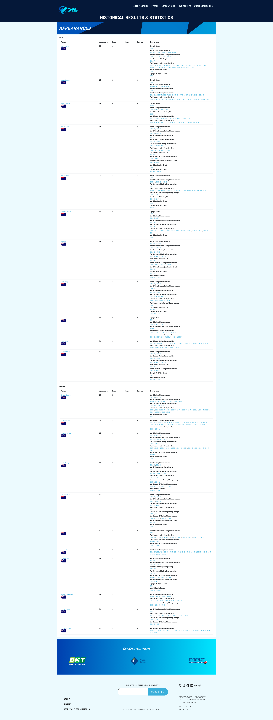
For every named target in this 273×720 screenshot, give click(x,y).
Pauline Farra (65, 550)
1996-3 (188, 67)
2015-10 (194, 422)
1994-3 (167, 347)
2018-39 (152, 288)
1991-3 (177, 347)
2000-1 (168, 67)
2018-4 (157, 150)
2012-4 (152, 425)
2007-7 (187, 343)
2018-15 (182, 422)
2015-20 (152, 328)
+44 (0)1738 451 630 (189, 702)
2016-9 (158, 292)
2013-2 (196, 95)
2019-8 (152, 416)
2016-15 (188, 422)
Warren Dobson (66, 212)
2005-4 (158, 195)
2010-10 (170, 343)
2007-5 (179, 410)
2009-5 (194, 190)
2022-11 (152, 371)
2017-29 (152, 182)
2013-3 (152, 305)
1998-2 (168, 412)
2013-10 (205, 422)
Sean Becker (65, 46)
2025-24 (153, 95)
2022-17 (165, 95)
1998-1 (178, 67)
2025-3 (152, 154)
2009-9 (176, 343)
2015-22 (169, 596)
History (68, 704)
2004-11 (152, 199)
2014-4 (157, 482)
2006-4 (152, 195)
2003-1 (152, 67)
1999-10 (173, 52)
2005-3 (199, 65)
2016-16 (168, 265)
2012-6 (173, 65)
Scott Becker (65, 175)
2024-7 (152, 146)
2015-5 (162, 601)
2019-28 (152, 596)
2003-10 (204, 425)
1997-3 (183, 67)
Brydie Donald (65, 531)
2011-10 (157, 425)
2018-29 (152, 91)
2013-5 (152, 76)
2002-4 (157, 67)
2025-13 (159, 422)
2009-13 (164, 182)
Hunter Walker (65, 352)
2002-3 (206, 410)
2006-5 (152, 99)
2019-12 (152, 486)
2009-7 (168, 425)
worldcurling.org (203, 6)
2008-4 (173, 410)
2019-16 (177, 422)
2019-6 (158, 141)
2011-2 (178, 65)
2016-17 (158, 277)
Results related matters (77, 709)
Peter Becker (65, 341)
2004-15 (199, 343)
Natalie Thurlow (66, 433)
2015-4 (162, 65)
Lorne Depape (65, 80)
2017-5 (152, 65)
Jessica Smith (65, 495)
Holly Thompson (66, 463)
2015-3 (191, 95)
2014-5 (173, 190)
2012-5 (152, 52)
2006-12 (186, 425)
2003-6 (152, 454)
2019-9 (152, 57)
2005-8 (157, 52)
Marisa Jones (65, 609)
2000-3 (157, 412)
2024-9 (152, 292)
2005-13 (192, 425)
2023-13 (159, 95)
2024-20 (153, 343)
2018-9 (176, 95)
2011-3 (152, 448)
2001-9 (168, 52)
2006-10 (152, 48)
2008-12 (181, 343)
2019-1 (152, 159)
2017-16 (162, 159)
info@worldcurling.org (195, 700)
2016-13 (158, 182)
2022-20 (153, 222)
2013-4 (168, 65)
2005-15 (193, 343)
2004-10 (198, 425)
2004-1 (205, 65)
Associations (168, 6)
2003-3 (201, 410)
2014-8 (199, 422)
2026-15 (152, 248)
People (155, 6)
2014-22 (159, 343)
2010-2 (163, 57)
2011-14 (157, 57)
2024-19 (152, 133)
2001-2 (163, 67)
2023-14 (171, 422)
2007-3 (194, 65)
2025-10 (158, 171)
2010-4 (183, 65)
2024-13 (152, 129)
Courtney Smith (66, 558)
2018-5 (157, 159)
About (67, 699)
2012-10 (164, 439)
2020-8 (152, 141)
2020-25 (158, 379)
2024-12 (165, 422)
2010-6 (163, 425)
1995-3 (193, 67)
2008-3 (188, 65)
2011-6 (165, 343)
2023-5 (157, 146)
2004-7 (163, 52)
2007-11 (180, 425)
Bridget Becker (66, 395)
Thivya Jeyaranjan (67, 594)
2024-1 (152, 269)
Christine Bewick (66, 628)
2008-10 (174, 425)
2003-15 (205, 343)
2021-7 (157, 314)
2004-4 (195, 410)
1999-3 (174, 67)
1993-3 (172, 347)
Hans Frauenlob (66, 103)
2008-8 (168, 57)
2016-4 (152, 429)
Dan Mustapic (65, 318)
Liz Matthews (65, 420)
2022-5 (163, 146)
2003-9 (158, 199)
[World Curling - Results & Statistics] (68, 7)
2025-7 (152, 61)
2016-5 (157, 65)
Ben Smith (64, 241)
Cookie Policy (185, 709)
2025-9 (158, 248)
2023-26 (153, 569)
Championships (141, 6)
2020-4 (152, 379)
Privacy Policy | (186, 706)
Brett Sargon (65, 282)
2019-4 (152, 72)
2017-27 (152, 137)
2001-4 (152, 412)
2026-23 (153, 422)
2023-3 (152, 163)
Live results (184, 6)
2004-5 (152, 546)
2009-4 (168, 410)
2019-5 (158, 577)
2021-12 (158, 133)
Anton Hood (65, 127)
